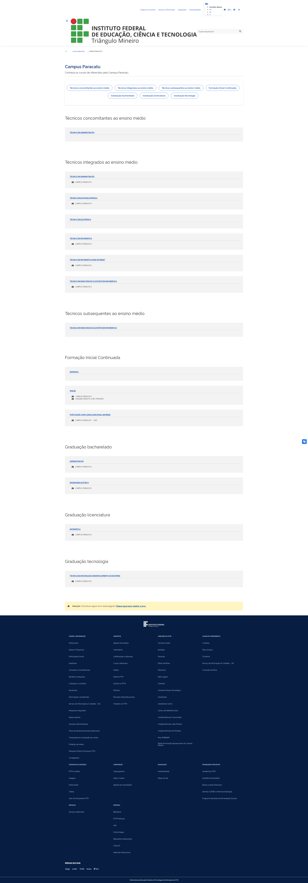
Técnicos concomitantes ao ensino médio (89, 87)
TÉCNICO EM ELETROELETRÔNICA (83, 198)
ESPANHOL (74, 372)
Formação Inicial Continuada (222, 87)
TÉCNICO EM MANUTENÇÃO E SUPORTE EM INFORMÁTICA (93, 281)
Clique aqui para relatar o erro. (131, 606)
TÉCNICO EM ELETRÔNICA (80, 219)
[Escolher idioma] (207, 4)
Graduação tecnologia (184, 95)
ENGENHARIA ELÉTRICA (79, 482)
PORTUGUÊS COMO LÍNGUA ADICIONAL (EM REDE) (90, 414)
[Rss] (239, 10)
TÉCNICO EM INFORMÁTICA (81, 238)
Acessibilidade (195, 9)
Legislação (182, 9)
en (210, 9)
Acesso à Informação (166, 9)
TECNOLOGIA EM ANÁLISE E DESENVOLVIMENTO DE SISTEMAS (95, 576)
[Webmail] (225, 10)
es (210, 12)
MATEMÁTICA (75, 529)
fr (210, 14)
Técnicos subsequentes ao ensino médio (181, 87)
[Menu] (67, 21)
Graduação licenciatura (154, 95)
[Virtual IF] (229, 10)
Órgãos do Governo (148, 9)
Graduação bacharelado (122, 95)
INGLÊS (73, 391)
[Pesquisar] (240, 31)
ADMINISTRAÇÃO (77, 461)
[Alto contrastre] (234, 10)
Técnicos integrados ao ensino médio (135, 87)
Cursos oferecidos (78, 51)
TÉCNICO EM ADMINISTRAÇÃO (82, 132)
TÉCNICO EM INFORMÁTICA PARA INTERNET (87, 260)
